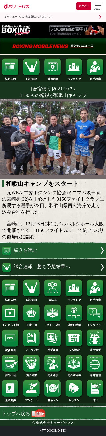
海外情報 (95, 375)
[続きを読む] (53, 256)
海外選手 (53, 375)
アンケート (32, 400)
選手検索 (95, 78)
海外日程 (10, 375)
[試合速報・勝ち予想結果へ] (53, 273)
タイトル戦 (53, 324)
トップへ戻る (16, 413)
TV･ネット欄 (11, 324)
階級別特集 (74, 324)
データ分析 (32, 349)
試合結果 (31, 78)
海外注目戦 (74, 375)
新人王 (53, 299)
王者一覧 (31, 324)
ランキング (74, 78)
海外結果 (31, 375)
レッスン (74, 400)
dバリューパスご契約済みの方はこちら (29, 16)
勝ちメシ (53, 400)
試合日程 (10, 78)
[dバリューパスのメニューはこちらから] (98, 7)
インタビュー (95, 324)
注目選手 (95, 349)
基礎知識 (10, 400)
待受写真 (53, 349)
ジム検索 (74, 349)
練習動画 (53, 78)
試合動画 (10, 350)
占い (95, 400)
